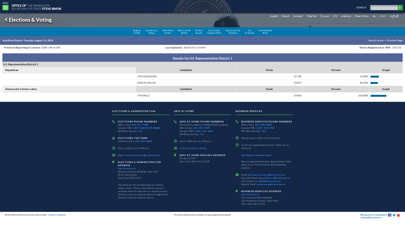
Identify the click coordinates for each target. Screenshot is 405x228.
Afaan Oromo (362, 16)
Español (274, 16)
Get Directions (127, 168)
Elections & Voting (30, 20)
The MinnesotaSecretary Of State (36, 7)
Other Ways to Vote (168, 31)
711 (140, 131)
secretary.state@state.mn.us (142, 155)
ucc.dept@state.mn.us (267, 181)
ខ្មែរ (374, 16)
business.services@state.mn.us (266, 174)
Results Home (375, 40)
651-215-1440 (140, 124)
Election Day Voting (152, 31)
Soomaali (297, 16)
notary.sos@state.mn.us (271, 184)
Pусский (325, 16)
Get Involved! (249, 31)
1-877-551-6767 (265, 128)
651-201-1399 (201, 128)
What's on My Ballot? (184, 31)
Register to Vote (137, 31)
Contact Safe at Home (193, 148)
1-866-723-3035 (203, 131)
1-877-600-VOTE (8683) (146, 128)
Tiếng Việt (311, 16)
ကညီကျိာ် (394, 16)
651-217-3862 (143, 141)
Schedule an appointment (256, 155)
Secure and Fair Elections (233, 31)
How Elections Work (265, 31)
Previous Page (395, 40)
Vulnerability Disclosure (371, 217)
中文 (335, 16)
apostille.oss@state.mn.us (274, 178)
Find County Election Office (214, 31)
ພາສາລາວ (346, 16)
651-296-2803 (263, 124)
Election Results (199, 31)
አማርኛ (382, 16)
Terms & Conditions (57, 215)
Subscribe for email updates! (375, 215)
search (361, 7)
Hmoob (285, 16)
